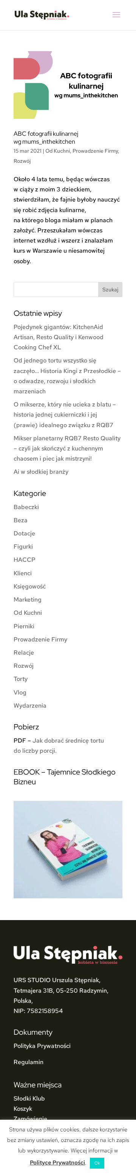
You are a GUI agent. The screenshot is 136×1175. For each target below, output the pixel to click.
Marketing (28, 599)
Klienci (23, 573)
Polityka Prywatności (42, 1046)
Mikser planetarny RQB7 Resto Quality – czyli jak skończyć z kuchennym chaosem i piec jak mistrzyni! (67, 448)
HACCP (25, 560)
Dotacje (24, 533)
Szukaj (110, 289)
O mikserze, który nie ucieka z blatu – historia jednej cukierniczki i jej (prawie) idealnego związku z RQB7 (65, 414)
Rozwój (22, 161)
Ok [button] (97, 1163)
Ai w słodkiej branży (41, 472)
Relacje (24, 652)
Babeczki (26, 507)
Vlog (20, 692)
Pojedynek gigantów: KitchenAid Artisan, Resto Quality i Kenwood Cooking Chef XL (59, 337)
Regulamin (28, 1062)
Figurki (23, 546)
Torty (21, 679)
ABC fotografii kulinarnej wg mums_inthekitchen (46, 138)
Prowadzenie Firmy (95, 150)
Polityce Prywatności (57, 1162)
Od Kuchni (57, 150)
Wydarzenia (30, 706)
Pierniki (24, 626)
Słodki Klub (29, 1098)
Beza (21, 520)
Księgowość (30, 586)
